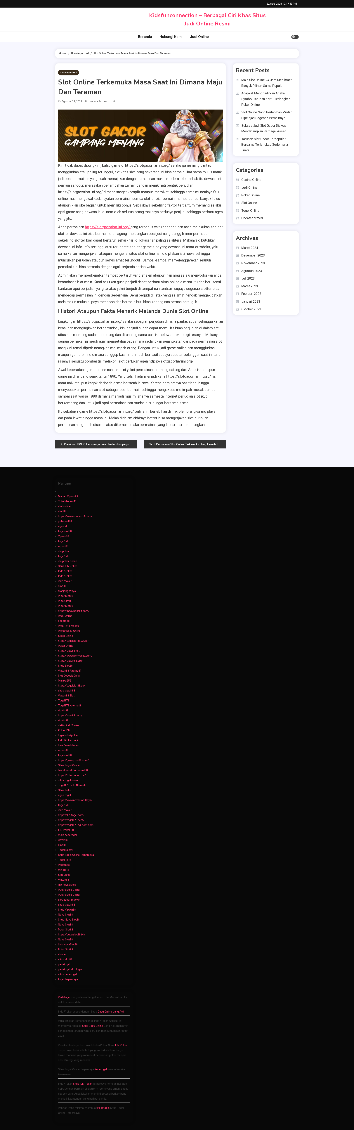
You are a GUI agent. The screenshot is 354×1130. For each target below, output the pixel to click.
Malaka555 (64, 680)
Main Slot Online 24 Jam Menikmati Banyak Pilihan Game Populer (266, 83)
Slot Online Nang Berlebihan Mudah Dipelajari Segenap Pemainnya (266, 115)
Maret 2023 (249, 286)
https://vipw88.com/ (70, 715)
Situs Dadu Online (92, 1025)
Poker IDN (64, 730)
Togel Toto (64, 860)
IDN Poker (121, 1045)
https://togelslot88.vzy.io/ (73, 640)
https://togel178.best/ (71, 820)
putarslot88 (65, 521)
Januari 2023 (250, 301)
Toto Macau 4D (67, 501)
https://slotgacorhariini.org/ (108, 227)
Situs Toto (64, 790)
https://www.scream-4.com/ (75, 516)
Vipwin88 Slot (66, 695)
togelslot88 (65, 531)
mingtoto (63, 869)
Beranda (145, 36)
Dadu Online (65, 616)
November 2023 (253, 263)
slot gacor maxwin (69, 899)
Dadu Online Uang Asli (111, 1011)
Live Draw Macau (68, 745)
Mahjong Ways (67, 591)
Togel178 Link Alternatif (72, 785)
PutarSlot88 (65, 601)
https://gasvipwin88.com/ (73, 760)
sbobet (62, 954)
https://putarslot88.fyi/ (71, 934)
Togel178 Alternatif (69, 705)
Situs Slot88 (65, 665)
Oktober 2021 (251, 309)
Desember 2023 (253, 255)
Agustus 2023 (251, 271)
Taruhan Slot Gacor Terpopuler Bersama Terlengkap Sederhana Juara (264, 144)
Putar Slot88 (65, 596)
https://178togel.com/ (71, 815)
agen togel (64, 795)
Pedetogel (64, 864)
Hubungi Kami (171, 36)
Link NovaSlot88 (68, 944)
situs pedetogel (67, 974)
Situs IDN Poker (67, 566)
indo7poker (65, 581)
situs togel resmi (68, 780)
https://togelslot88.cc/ (71, 685)
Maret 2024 (249, 248)
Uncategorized (68, 72)
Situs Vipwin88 (67, 909)
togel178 (63, 541)
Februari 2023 (251, 294)
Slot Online (249, 203)
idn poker (63, 551)
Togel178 (63, 700)
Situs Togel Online (69, 765)
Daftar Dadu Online (69, 630)
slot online (64, 506)
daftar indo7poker (69, 725)
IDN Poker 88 (66, 830)
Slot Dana (64, 874)
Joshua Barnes (98, 101)
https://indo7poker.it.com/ (73, 611)
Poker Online (250, 195)
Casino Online (251, 180)
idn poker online (67, 561)
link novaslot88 (67, 884)
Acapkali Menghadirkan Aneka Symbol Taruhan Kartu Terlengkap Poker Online (265, 98)
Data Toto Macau (68, 626)
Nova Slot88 (65, 914)
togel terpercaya (68, 979)
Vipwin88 (63, 536)
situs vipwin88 (66, 690)
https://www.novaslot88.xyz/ (75, 800)
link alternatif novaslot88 (73, 770)
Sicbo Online (65, 635)
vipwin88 (63, 546)
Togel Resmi (65, 850)
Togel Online (250, 210)
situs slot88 (65, 959)
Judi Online (199, 36)
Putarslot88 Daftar (69, 889)
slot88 (62, 511)
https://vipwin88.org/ (70, 660)
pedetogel (64, 621)
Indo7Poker (65, 571)
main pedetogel (67, 835)
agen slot (63, 526)
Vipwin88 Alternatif (69, 670)
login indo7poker (68, 735)
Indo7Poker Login (68, 740)
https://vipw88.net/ (69, 650)
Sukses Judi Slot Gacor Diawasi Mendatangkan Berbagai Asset (264, 128)
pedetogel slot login (70, 969)
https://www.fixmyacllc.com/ (75, 655)
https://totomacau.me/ (72, 775)
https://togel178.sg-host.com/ (76, 825)
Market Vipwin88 (68, 496)
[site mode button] (295, 37)
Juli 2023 (248, 278)
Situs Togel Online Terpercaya (76, 855)
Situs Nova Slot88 (69, 919)
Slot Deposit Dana (69, 675)
